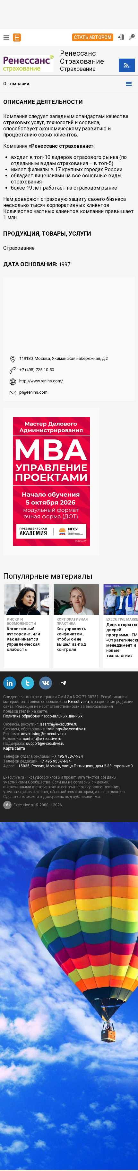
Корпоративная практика (72, 621)
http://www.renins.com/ (41, 381)
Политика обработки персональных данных (42, 716)
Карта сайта (14, 748)
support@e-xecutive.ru (45, 743)
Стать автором (92, 37)
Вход (121, 37)
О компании (16, 83)
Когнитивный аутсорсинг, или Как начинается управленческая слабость (23, 639)
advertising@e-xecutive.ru (43, 734)
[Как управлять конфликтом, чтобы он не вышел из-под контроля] (76, 599)
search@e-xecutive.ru (58, 724)
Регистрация (132, 37)
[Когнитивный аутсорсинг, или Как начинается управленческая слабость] (26, 599)
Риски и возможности (21, 621)
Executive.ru (78, 701)
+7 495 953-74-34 (67, 756)
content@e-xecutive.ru (42, 738)
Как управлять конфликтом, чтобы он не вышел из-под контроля (71, 639)
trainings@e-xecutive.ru (67, 729)
